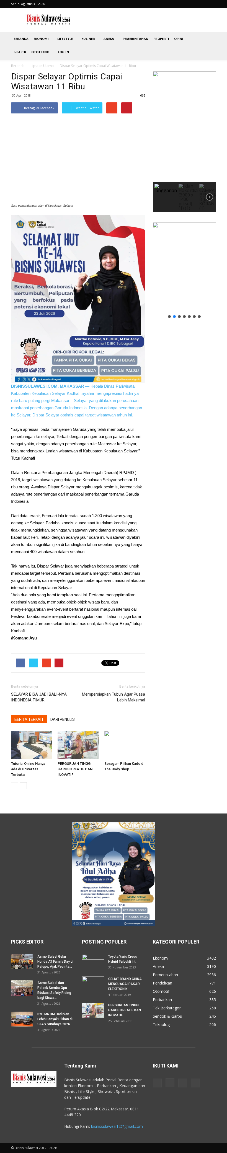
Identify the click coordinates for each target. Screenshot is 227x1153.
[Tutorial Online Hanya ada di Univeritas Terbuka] (31, 745)
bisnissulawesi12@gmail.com (117, 1126)
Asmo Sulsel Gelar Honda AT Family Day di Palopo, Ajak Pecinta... (55, 961)
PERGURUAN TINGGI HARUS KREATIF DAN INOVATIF (75, 769)
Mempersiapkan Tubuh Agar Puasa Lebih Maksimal (113, 697)
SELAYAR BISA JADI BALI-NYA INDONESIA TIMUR (39, 697)
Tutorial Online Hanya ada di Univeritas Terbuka (28, 769)
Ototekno (40, 52)
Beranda (21, 39)
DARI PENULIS (62, 719)
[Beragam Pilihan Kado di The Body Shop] (124, 745)
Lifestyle (65, 39)
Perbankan (162, 999)
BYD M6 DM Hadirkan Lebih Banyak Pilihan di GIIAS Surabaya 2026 (55, 1019)
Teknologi (162, 1024)
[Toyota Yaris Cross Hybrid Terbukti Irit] (93, 962)
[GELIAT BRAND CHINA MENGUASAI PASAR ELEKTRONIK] (93, 984)
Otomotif (161, 991)
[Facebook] (157, 1083)
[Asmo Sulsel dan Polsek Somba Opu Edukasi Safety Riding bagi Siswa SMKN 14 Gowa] (22, 988)
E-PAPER (20, 52)
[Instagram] (170, 1082)
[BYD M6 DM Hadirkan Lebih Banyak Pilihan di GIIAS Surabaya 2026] (22, 1019)
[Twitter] (182, 1083)
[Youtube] (195, 1083)
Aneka (109, 39)
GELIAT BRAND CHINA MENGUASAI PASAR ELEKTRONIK (125, 984)
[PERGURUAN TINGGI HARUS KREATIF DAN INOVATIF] (78, 745)
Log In (63, 52)
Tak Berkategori (167, 1008)
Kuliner (88, 39)
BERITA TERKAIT (29, 719)
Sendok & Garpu (167, 1016)
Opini (178, 39)
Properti (161, 39)
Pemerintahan (135, 39)
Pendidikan (162, 983)
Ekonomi (41, 39)
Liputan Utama (42, 65)
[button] (209, 45)
